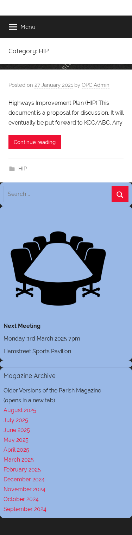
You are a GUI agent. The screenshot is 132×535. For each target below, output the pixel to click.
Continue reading (35, 142)
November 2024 (24, 489)
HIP (22, 169)
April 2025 (16, 449)
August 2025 (20, 410)
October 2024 (21, 499)
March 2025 (19, 459)
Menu (28, 26)
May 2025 (16, 440)
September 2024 (25, 509)
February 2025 (22, 469)
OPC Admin (95, 85)
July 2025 (16, 420)
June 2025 (17, 430)
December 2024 (24, 479)
